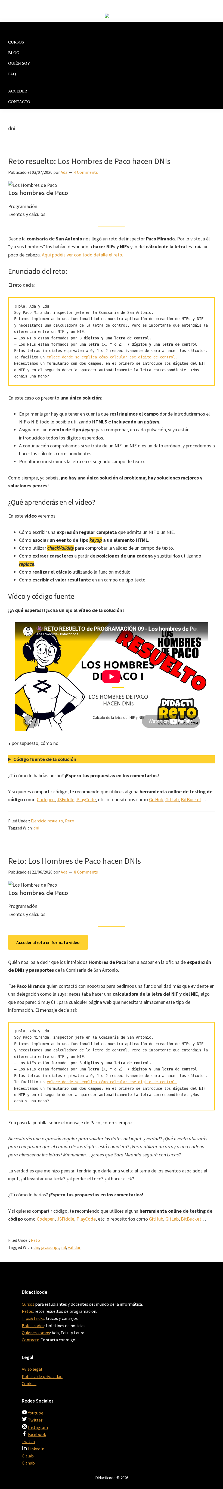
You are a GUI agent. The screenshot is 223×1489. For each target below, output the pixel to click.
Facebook (37, 1434)
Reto (69, 821)
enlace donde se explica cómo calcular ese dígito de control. (112, 357)
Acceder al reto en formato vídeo (48, 942)
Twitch (28, 1441)
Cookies (29, 1383)
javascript (50, 1247)
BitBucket (191, 799)
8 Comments (86, 872)
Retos (27, 1311)
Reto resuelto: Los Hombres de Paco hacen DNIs (89, 161)
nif (63, 1247)
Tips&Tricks (33, 1318)
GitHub (156, 799)
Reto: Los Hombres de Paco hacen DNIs (74, 861)
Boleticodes (33, 1325)
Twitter (35, 1420)
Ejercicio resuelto (47, 821)
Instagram (38, 1427)
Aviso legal (32, 1369)
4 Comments (86, 172)
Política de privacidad (42, 1376)
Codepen (46, 799)
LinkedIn (36, 1448)
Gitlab (28, 1456)
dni (36, 828)
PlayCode (86, 799)
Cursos (28, 1304)
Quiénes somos (36, 1332)
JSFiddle (65, 799)
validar (74, 1247)
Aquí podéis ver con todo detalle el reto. (82, 255)
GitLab (172, 799)
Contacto (30, 1339)
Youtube (35, 1413)
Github (28, 1463)
